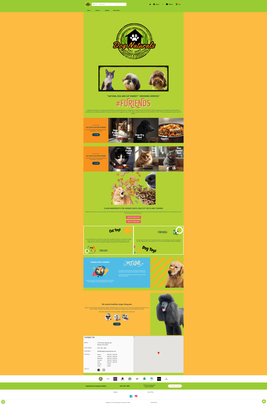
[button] (3, 402)
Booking (107, 10)
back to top (176, 386)
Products (115, 392)
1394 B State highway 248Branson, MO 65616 (149, 386)
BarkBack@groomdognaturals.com (106, 351)
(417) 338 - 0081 (101, 348)
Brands (97, 10)
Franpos (159, 402)
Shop (88, 10)
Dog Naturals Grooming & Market (96, 386)
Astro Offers (116, 10)
